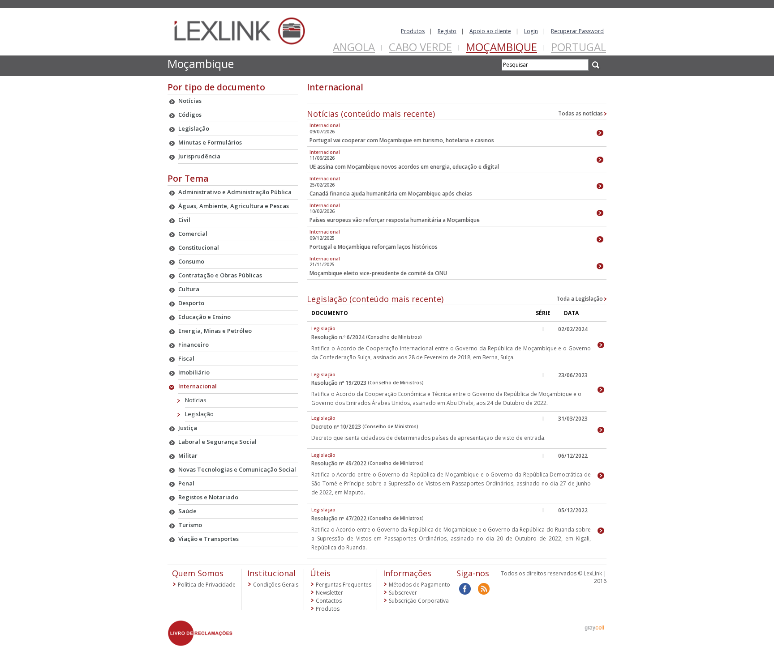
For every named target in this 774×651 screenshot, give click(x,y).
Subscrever (403, 592)
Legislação (199, 414)
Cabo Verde (420, 46)
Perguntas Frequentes (343, 584)
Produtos (413, 31)
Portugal (578, 46)
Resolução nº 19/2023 (338, 383)
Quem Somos (198, 573)
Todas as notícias (581, 113)
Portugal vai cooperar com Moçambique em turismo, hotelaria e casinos (402, 140)
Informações (407, 573)
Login (531, 31)
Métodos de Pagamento (419, 584)
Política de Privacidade (207, 584)
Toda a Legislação (580, 298)
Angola (354, 46)
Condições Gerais (275, 584)
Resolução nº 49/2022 (338, 463)
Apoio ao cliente (490, 31)
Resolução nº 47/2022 (338, 518)
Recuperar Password (577, 31)
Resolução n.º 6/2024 (338, 337)
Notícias (195, 400)
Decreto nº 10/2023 (336, 426)
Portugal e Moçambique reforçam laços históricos (374, 247)
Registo (447, 31)
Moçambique (501, 46)
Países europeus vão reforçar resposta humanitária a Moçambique (395, 220)
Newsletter (329, 592)
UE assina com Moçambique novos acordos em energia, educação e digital (404, 166)
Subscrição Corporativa (419, 600)
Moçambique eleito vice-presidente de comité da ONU (378, 273)
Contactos (329, 600)
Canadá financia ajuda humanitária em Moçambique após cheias (391, 193)
